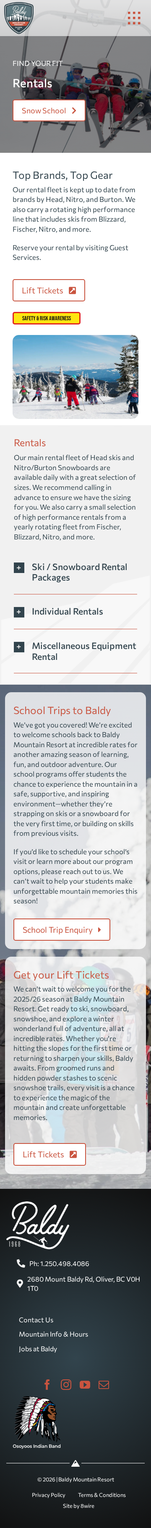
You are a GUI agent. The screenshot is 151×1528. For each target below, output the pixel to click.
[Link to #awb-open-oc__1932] (134, 18)
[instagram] (66, 1384)
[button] (76, 572)
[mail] (104, 1384)
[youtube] (85, 1384)
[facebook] (47, 1384)
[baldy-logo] (19, 5)
